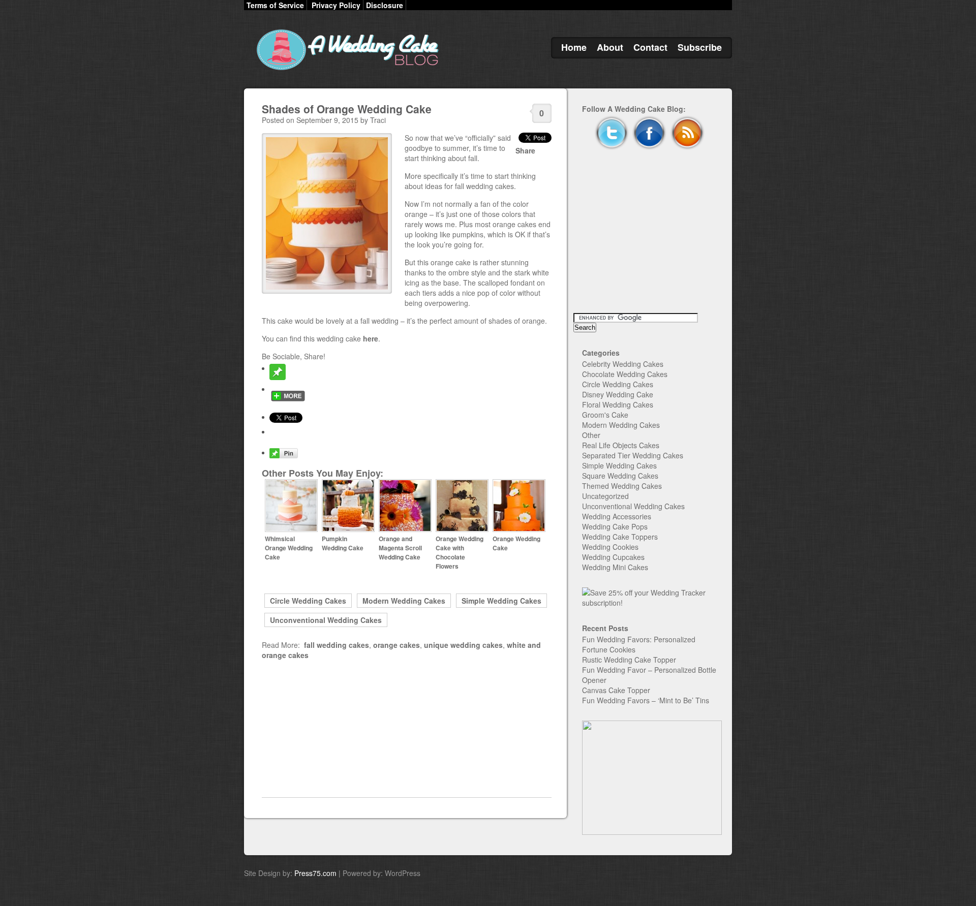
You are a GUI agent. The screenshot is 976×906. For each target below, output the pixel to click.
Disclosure (384, 5)
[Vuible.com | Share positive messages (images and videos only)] (277, 377)
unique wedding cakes (463, 645)
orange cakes (396, 645)
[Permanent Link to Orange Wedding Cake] (519, 529)
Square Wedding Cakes (620, 476)
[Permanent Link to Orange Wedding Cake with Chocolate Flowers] (462, 529)
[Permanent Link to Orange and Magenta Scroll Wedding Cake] (405, 529)
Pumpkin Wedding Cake (342, 543)
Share (525, 150)
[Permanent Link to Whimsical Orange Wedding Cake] (291, 529)
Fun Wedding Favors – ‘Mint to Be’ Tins (645, 700)
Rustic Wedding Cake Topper (629, 659)
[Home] (345, 70)
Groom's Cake (605, 415)
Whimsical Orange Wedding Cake (289, 547)
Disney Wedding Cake (617, 394)
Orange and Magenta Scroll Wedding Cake (400, 547)
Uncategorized (605, 496)
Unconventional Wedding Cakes (326, 620)
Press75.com (315, 873)
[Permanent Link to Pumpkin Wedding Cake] (348, 529)
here (370, 338)
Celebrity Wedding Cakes (622, 364)
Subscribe (700, 47)
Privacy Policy (336, 5)
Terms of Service (275, 5)
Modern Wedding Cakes (403, 601)
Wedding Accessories (616, 516)
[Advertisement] (406, 728)
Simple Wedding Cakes (501, 601)
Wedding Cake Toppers (620, 537)
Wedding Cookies (610, 547)
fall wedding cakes (336, 645)
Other (591, 435)
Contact (650, 47)
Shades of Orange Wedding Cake (347, 108)
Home (574, 47)
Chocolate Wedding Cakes (624, 374)
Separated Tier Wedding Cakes (632, 455)
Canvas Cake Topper (616, 690)
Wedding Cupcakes (613, 557)
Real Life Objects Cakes (620, 445)
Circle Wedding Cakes (308, 601)
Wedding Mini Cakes (615, 567)
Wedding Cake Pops (615, 526)
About (610, 47)
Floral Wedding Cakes (617, 404)
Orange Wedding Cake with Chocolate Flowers (459, 552)
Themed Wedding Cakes (622, 486)
